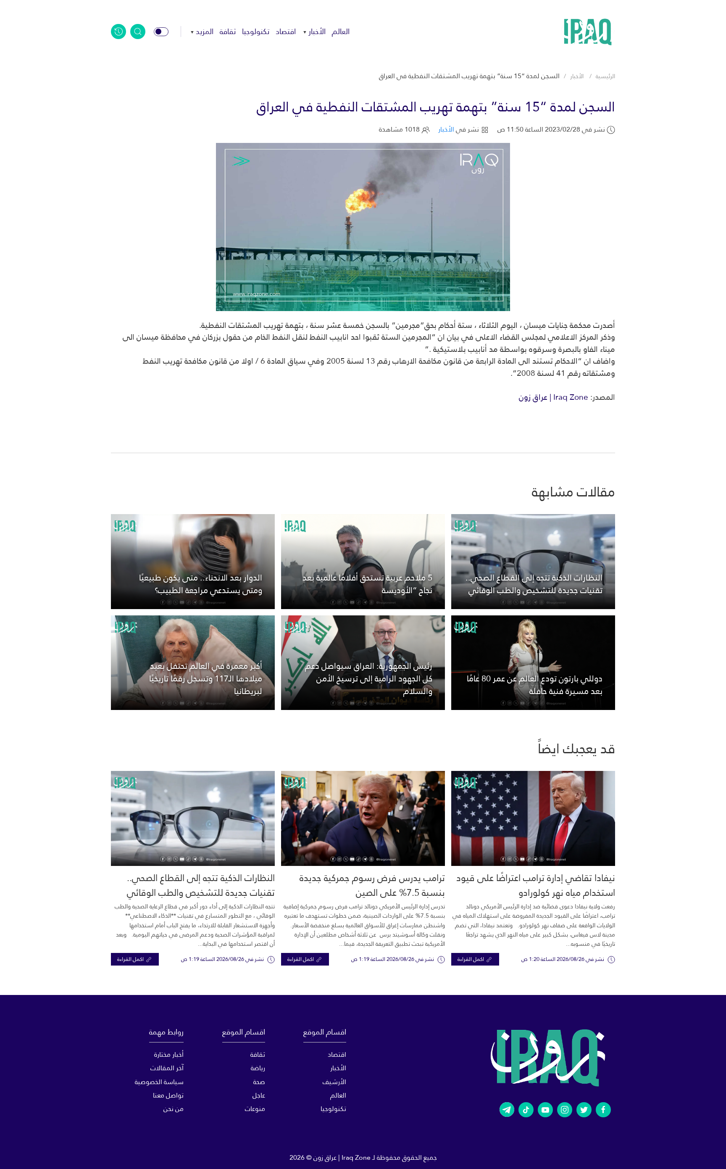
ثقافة (228, 31)
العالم (341, 31)
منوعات (255, 1108)
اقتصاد (286, 31)
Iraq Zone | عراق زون (553, 397)
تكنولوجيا (255, 31)
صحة (259, 1081)
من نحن (173, 1108)
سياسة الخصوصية (159, 1081)
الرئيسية (605, 76)
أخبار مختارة (169, 1054)
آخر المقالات (167, 1067)
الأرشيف (334, 1081)
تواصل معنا (168, 1095)
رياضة (258, 1067)
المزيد (204, 31)
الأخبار (317, 31)
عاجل (259, 1095)
